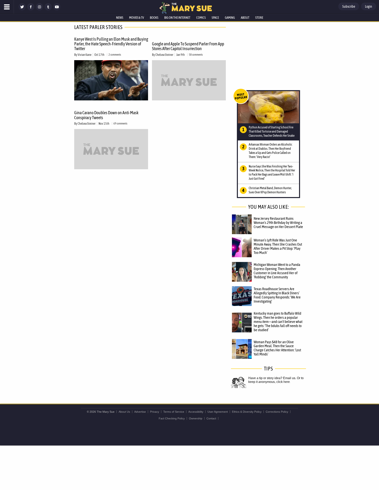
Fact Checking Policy (172, 418)
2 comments (115, 54)
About (245, 18)
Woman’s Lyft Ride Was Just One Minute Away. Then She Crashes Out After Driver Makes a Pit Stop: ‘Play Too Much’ (278, 246)
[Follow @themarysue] (22, 9)
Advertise (140, 411)
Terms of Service (173, 411)
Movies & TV (136, 18)
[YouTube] (56, 9)
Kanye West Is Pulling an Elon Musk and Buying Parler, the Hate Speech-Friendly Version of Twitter (111, 43)
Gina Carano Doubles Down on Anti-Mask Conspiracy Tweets (106, 115)
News (119, 18)
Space (215, 18)
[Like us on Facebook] (30, 9)
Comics (201, 18)
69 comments (120, 123)
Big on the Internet (177, 18)
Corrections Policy (277, 411)
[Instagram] (39, 9)
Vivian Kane (84, 54)
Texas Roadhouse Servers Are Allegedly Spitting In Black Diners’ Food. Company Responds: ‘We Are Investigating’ (277, 295)
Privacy (154, 411)
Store (259, 18)
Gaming (230, 18)
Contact (211, 418)
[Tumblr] (48, 9)
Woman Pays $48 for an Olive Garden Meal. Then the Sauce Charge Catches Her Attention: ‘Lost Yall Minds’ (277, 348)
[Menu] (7, 7)
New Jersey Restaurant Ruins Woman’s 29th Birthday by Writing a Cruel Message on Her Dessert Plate (278, 222)
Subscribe (348, 6)
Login (368, 6)
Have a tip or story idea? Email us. (272, 378)
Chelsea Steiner (164, 54)
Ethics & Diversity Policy (247, 411)
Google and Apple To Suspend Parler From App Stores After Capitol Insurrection (188, 46)
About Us (124, 411)
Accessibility (195, 411)
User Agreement (217, 411)
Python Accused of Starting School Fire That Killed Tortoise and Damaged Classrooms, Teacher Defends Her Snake (272, 131)
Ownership (195, 418)
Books (154, 18)
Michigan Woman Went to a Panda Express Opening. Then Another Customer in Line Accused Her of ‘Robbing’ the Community (277, 270)
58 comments (196, 54)
